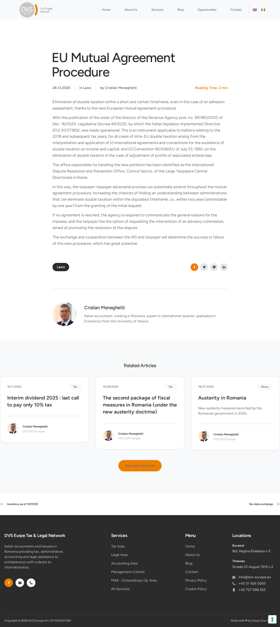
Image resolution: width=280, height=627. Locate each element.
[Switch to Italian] (263, 10)
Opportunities (207, 10)
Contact (236, 10)
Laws (87, 88)
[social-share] (194, 267)
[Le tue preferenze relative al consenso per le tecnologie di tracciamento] (272, 619)
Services (157, 10)
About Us (130, 10)
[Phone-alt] (31, 582)
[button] (139, 465)
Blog (180, 10)
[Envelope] (20, 582)
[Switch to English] (255, 10)
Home (106, 10)
